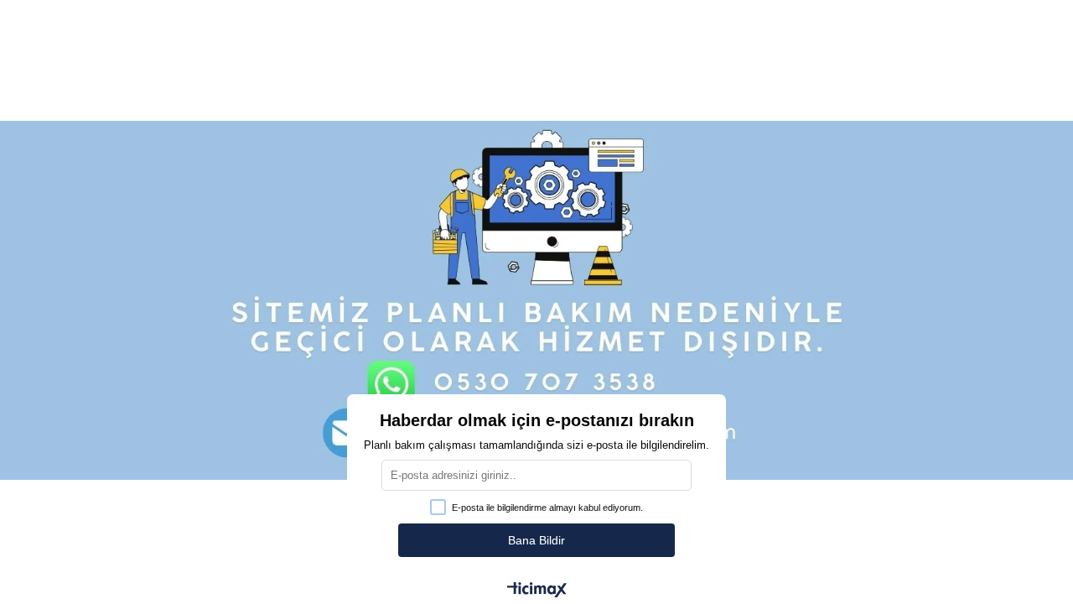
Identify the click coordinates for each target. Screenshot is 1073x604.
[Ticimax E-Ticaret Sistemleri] (537, 591)
